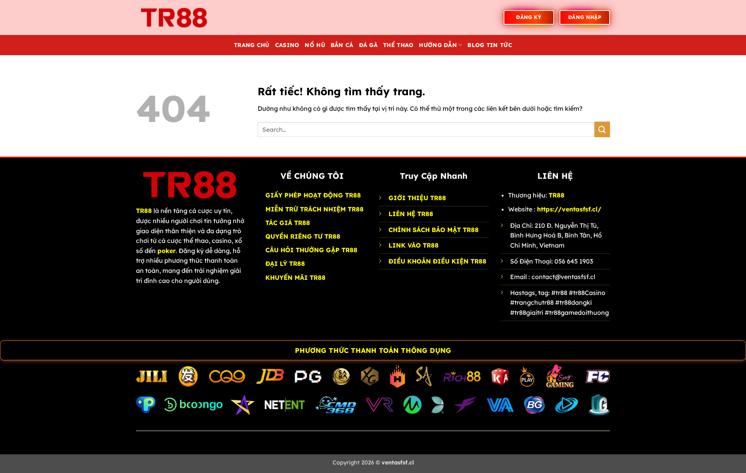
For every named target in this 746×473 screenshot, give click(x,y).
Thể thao (398, 45)
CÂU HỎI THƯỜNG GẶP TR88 (311, 250)
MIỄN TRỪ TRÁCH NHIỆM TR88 (314, 209)
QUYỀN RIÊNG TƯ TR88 (302, 236)
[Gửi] (602, 129)
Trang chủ (252, 45)
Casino (287, 45)
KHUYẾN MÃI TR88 (295, 277)
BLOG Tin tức (489, 45)
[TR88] (175, 17)
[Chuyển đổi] (8, 351)
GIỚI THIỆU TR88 (417, 198)
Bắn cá (342, 45)
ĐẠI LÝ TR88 (285, 263)
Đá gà (368, 45)
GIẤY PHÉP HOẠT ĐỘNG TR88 (313, 195)
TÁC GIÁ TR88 (287, 223)
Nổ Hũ (315, 45)
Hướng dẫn (438, 45)
